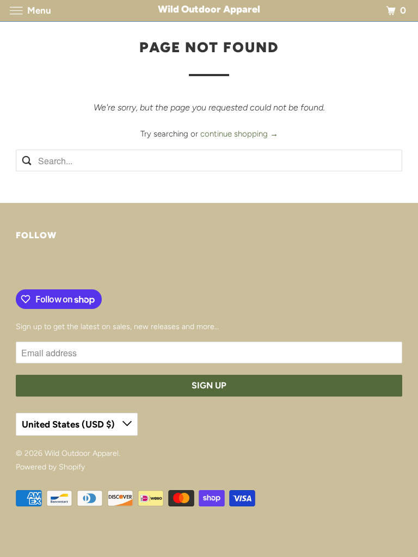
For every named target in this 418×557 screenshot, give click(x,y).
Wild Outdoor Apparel (82, 453)
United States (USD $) (69, 424)
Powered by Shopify (50, 467)
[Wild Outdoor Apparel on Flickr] (18, 267)
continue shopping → (239, 134)
